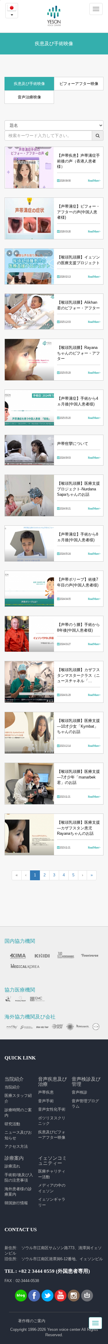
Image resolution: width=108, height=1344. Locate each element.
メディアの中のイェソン (51, 1188)
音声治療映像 (29, 97)
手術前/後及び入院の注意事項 (18, 1178)
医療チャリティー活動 (51, 1174)
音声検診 (79, 1092)
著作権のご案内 (31, 1321)
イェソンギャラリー (51, 1202)
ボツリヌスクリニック (51, 1121)
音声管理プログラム (85, 1104)
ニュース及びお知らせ (18, 1135)
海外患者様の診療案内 (18, 1192)
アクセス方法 (16, 1146)
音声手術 (46, 1101)
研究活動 (12, 1124)
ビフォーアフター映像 (78, 83)
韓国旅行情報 (16, 1203)
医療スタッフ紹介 (18, 1098)
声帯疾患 (46, 1092)
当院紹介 (12, 1087)
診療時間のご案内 (18, 1113)
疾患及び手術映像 (29, 83)
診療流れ (12, 1166)
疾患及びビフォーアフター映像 (51, 1135)
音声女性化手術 (51, 1109)
